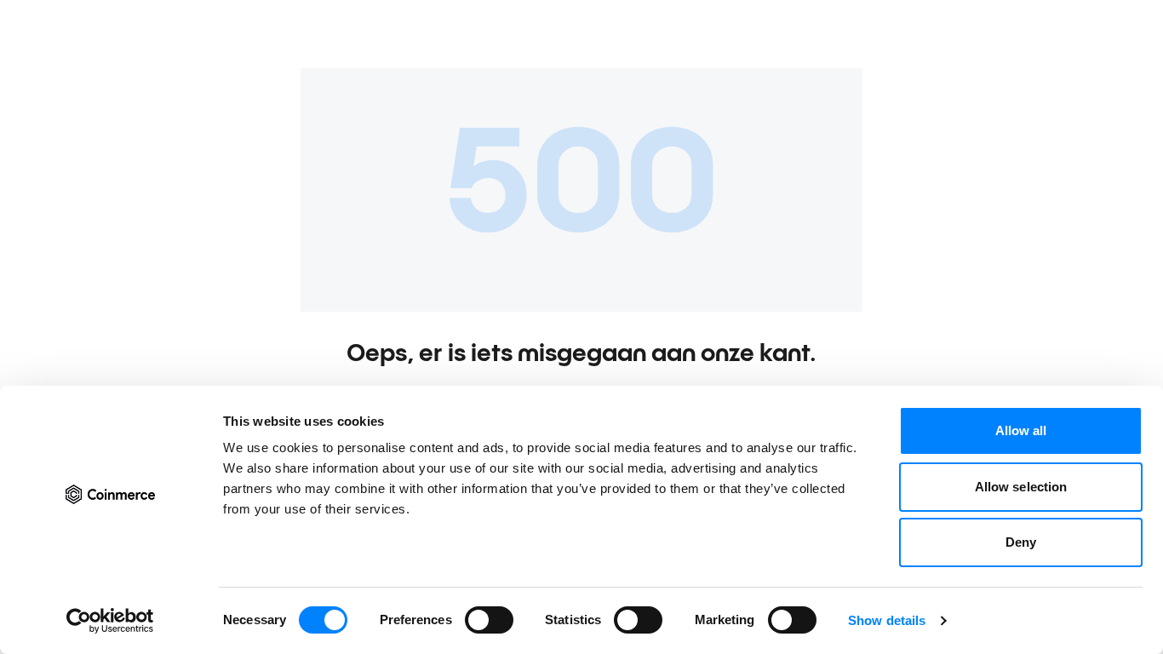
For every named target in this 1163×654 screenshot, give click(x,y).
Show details (886, 620)
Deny (1020, 542)
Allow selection (1021, 486)
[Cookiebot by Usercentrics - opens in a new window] (110, 621)
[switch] (489, 620)
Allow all (1021, 430)
